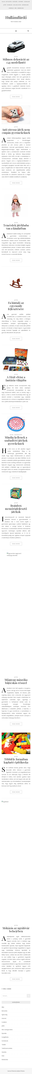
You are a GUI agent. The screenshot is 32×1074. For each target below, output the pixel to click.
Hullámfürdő (16, 17)
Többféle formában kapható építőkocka (16, 760)
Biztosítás (9, 1)
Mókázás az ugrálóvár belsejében (16, 929)
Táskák (4, 1044)
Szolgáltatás (17, 4)
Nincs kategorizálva (7, 1029)
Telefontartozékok (7, 1048)
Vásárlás (11, 8)
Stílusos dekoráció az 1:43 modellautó (16, 60)
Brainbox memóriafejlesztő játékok (16, 509)
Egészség (15, 1)
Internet (20, 1)
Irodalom (27, 1)
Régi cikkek (7, 989)
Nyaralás (9, 4)
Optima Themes (21, 1071)
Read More (16, 96)
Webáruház (20, 8)
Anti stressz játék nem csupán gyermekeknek (16, 131)
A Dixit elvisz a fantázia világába (16, 378)
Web (16, 8)
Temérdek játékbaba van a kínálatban (16, 226)
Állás (3, 1)
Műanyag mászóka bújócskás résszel (16, 681)
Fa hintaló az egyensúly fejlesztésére (16, 306)
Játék (4, 4)
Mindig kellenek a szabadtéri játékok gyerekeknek (16, 440)
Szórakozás (25, 4)
